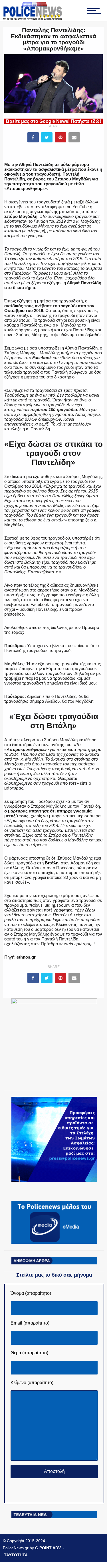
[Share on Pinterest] (60, 137)
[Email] (74, 137)
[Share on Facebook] (33, 137)
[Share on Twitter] (47, 137)
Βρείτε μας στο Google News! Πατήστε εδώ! (53, 121)
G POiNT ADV (48, 1548)
